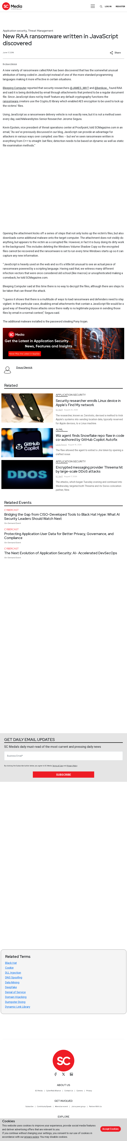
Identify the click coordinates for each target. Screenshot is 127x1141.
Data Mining (12, 982)
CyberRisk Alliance (53, 1091)
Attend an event (61, 1106)
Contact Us (68, 1091)
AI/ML (59, 429)
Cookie (9, 967)
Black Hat (11, 963)
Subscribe (63, 774)
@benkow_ (101, 88)
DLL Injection (13, 972)
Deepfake (11, 987)
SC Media (39, 1091)
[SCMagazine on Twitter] (63, 1074)
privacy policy (31, 1136)
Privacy (89, 1091)
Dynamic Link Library (17, 1006)
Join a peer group (78, 1106)
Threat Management (40, 30)
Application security (15, 30)
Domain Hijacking (15, 997)
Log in (108, 6)
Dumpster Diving (15, 1002)
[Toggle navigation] (93, 6)
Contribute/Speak (44, 1106)
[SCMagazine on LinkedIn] (71, 1074)
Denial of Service (15, 992)
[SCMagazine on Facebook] (55, 1074)
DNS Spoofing (13, 977)
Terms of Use (57, 766)
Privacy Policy (72, 766)
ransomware (11, 101)
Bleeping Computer (14, 88)
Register (120, 6)
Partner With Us (95, 1106)
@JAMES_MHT (79, 88)
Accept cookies (110, 1129)
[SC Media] (12, 6)
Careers (80, 1091)
